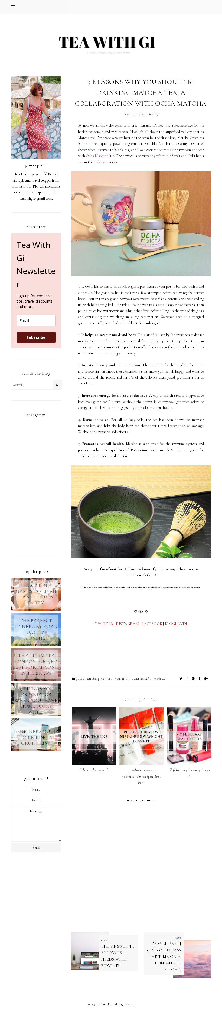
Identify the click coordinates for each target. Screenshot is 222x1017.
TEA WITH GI (105, 1004)
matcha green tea (99, 678)
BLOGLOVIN (176, 623)
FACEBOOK (151, 623)
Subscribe (36, 337)
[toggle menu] (13, 7)
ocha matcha (142, 678)
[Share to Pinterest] (193, 678)
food (79, 678)
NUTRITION (122, 678)
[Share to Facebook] (187, 678)
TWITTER (104, 623)
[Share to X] (180, 678)
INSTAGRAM (127, 623)
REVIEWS (160, 678)
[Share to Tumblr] (199, 678)
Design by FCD (125, 1004)
